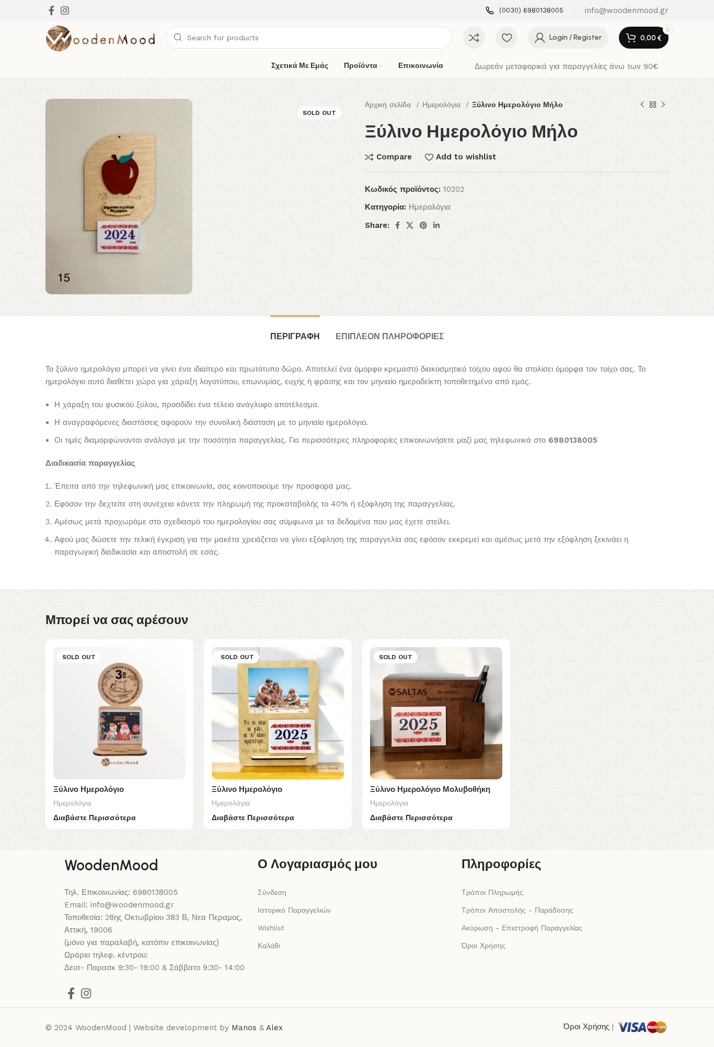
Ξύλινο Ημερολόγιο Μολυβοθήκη (430, 789)
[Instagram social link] (64, 10)
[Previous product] (642, 104)
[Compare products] (474, 37)
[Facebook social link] (51, 10)
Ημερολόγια (442, 104)
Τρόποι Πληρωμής (492, 892)
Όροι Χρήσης (483, 945)
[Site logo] (100, 37)
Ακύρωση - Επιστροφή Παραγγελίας (522, 928)
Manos (244, 1027)
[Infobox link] (524, 10)
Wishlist (271, 928)
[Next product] (663, 104)
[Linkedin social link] (436, 225)
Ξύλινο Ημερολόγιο (88, 789)
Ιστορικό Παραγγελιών (294, 910)
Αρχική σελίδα (389, 104)
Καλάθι (269, 945)
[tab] (295, 331)
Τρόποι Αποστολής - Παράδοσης (517, 910)
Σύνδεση (272, 892)
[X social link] (410, 225)
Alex (274, 1027)
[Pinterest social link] (423, 225)
